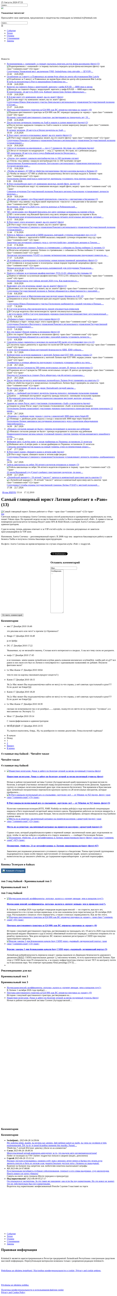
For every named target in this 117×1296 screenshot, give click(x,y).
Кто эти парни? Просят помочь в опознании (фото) (33, 332)
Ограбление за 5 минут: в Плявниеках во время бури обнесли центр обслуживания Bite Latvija (53, 76)
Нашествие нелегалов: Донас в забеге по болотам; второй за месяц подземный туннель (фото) (52, 998)
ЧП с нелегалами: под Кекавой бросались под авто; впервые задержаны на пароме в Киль (50, 212)
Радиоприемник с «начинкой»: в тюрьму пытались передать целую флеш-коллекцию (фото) (53, 64)
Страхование (13, 38)
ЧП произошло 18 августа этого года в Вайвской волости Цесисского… (42, 153)
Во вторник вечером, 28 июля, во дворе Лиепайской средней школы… (41, 388)
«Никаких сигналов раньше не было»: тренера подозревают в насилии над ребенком (48, 429)
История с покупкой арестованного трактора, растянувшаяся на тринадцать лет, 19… (48, 117)
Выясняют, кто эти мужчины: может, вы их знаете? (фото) (37, 286)
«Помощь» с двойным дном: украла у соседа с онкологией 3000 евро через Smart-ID (48, 416)
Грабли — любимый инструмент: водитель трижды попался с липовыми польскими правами (52, 393)
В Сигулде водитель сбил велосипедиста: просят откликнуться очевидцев (43, 309)
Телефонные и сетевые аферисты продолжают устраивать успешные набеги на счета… (49, 362)
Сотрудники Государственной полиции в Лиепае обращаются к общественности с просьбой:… (53, 291)
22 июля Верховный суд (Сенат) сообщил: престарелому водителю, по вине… (45, 472)
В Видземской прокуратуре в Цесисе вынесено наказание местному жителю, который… (50, 398)
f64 (2, 514)
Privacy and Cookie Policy (13, 1292)
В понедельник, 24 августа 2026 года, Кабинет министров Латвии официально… (46, 92)
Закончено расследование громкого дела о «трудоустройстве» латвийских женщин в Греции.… (53, 242)
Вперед (10, 746)
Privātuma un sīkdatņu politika (15, 1285)
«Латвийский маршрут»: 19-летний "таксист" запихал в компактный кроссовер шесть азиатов (54, 477)
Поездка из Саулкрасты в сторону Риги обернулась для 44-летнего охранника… (46, 375)
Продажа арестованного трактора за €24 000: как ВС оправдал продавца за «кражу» (49, 110)
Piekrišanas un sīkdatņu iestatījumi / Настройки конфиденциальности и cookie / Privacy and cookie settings (51, 1270)
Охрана (10, 35)
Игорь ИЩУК (9, 492)
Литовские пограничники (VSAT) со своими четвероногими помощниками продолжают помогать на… (57, 255)
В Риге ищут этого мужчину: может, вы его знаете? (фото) (35, 222)
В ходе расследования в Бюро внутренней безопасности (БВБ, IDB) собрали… (45, 350)
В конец (11, 748)
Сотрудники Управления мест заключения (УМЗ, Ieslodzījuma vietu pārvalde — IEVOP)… (50, 71)
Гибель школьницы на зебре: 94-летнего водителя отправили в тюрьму (43, 464)
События (11, 30)
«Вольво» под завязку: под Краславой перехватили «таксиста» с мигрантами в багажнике (52, 199)
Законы (10, 41)
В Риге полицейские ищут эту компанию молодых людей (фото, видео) (43, 184)
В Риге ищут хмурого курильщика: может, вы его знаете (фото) (39, 135)
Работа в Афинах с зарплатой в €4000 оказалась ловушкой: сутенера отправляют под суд (51, 235)
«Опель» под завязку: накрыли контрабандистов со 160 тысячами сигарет (43, 158)
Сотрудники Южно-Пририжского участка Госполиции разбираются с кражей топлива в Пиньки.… (55, 304)
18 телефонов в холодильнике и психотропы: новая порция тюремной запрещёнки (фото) (52, 260)
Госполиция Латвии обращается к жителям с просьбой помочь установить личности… (49, 337)
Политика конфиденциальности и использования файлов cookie (32, 1290)
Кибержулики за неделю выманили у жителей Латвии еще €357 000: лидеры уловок (49, 355)
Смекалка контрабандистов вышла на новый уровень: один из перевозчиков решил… (49, 447)
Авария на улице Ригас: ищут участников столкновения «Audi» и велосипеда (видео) (48, 403)
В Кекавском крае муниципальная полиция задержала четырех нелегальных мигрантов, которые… (55, 217)
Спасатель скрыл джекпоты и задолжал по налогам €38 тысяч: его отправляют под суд (50, 342)
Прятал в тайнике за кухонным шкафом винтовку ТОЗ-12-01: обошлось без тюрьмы (49, 273)
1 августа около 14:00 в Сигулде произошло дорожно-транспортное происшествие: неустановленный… (57, 314)
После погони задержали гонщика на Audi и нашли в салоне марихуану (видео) (47, 122)
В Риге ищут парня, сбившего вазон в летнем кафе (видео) (35, 452)
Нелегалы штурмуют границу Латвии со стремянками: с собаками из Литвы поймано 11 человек (56, 247)
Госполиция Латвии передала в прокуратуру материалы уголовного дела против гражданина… (53, 178)
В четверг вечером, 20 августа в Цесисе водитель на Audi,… (36, 130)
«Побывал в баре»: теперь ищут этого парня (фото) (33, 319)
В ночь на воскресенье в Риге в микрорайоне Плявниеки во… (37, 81)
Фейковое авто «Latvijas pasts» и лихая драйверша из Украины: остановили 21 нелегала (49, 441)
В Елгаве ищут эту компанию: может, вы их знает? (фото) (35, 97)
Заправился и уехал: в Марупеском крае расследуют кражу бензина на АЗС (45, 296)
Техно (10, 33)
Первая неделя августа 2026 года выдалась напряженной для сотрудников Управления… (50, 268)
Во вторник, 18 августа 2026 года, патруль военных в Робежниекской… (42, 207)
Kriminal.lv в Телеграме (15, 871)
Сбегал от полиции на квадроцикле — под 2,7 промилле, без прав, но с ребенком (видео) (50, 148)
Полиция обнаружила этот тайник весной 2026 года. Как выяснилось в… (43, 281)
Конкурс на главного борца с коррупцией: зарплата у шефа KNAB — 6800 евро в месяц (50, 87)
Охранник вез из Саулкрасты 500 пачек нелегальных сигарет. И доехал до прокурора (50, 367)
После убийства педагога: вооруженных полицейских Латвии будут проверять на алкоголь (53, 380)
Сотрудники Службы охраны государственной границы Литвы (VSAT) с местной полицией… (53, 485)
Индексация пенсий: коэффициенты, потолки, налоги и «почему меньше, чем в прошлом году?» (54, 987)
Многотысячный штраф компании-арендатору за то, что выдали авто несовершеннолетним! (52, 1153)
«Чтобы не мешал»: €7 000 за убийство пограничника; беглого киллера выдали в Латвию (52, 171)
